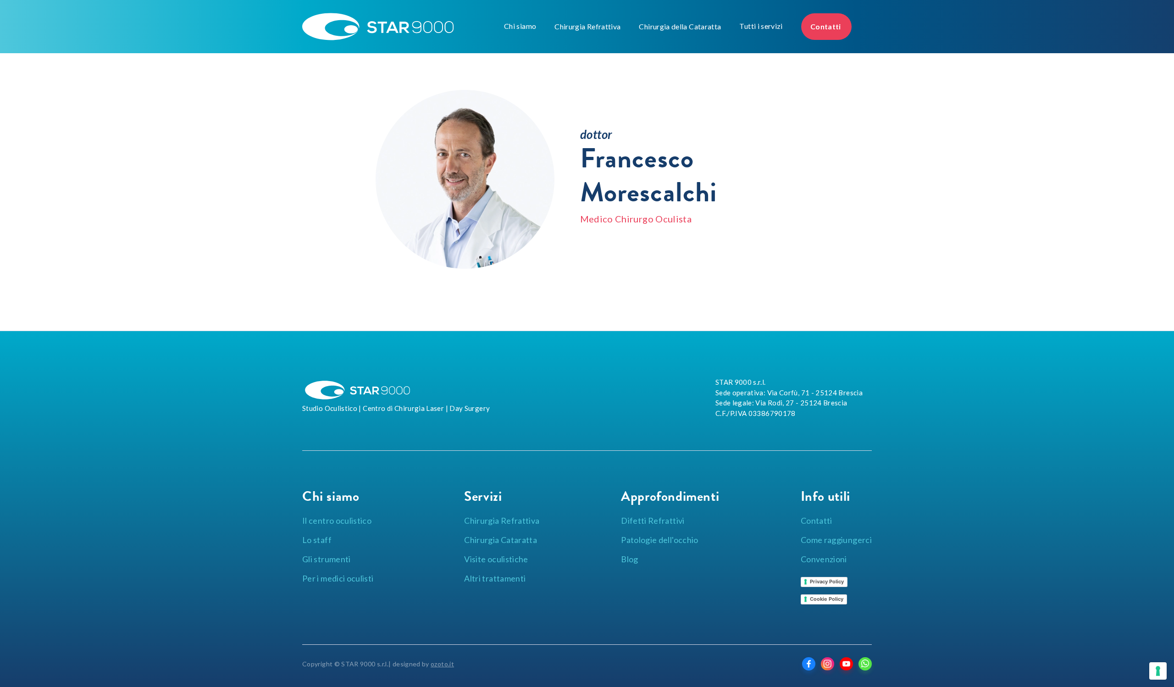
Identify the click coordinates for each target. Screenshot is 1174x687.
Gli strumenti (326, 559)
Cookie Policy (826, 599)
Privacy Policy (827, 581)
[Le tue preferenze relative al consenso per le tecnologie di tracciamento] (1158, 671)
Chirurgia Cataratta (500, 540)
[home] (400, 26)
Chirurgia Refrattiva (587, 26)
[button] (520, 26)
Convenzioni (824, 559)
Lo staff (317, 540)
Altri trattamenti (495, 578)
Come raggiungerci (836, 540)
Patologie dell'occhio (659, 540)
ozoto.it (442, 664)
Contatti (826, 26)
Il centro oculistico (336, 520)
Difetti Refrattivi (652, 520)
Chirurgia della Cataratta (680, 26)
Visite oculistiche (496, 559)
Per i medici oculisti (338, 578)
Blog (629, 559)
